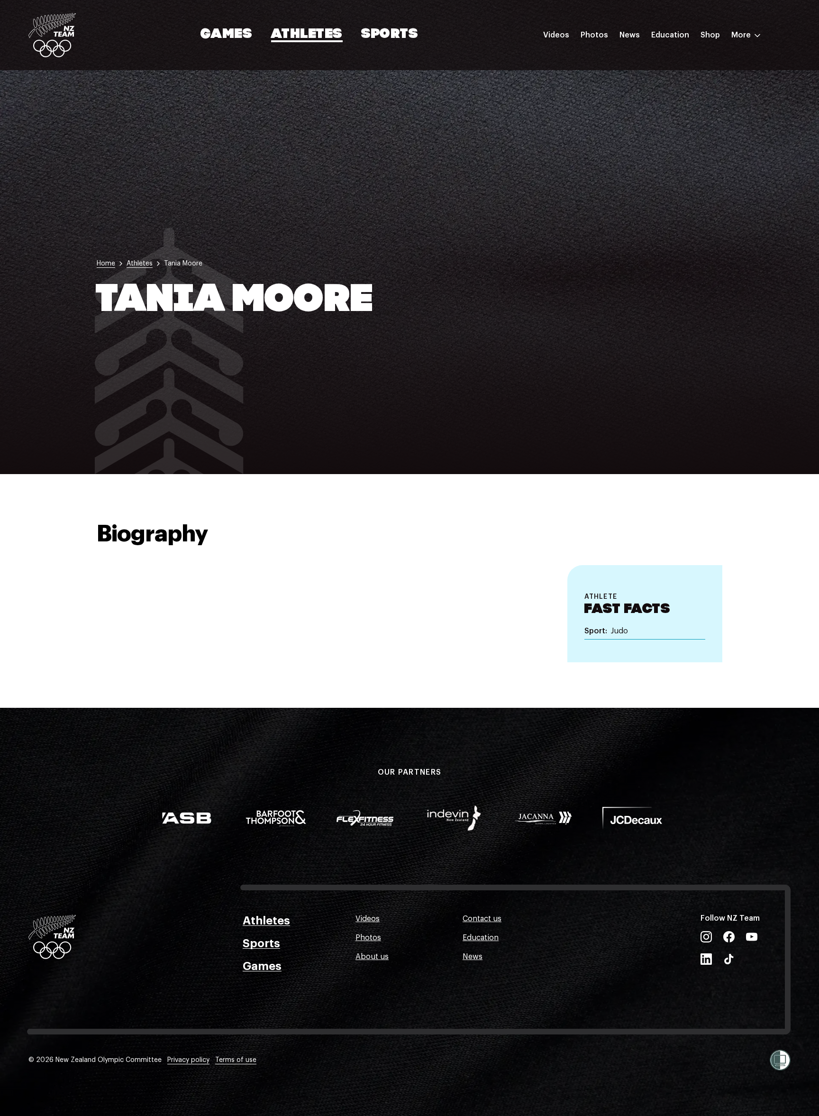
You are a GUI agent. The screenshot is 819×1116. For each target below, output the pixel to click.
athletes (140, 263)
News (629, 35)
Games (227, 34)
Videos (556, 35)
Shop (710, 35)
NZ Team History (681, 101)
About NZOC (674, 63)
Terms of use (235, 1060)
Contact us (482, 919)
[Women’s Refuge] (780, 1060)
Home (106, 263)
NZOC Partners (678, 120)
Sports (390, 34)
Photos (594, 35)
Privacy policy (188, 1060)
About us (372, 956)
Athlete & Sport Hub (687, 82)
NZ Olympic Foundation (694, 139)
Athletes (306, 34)
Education (670, 35)
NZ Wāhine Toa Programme (700, 158)
